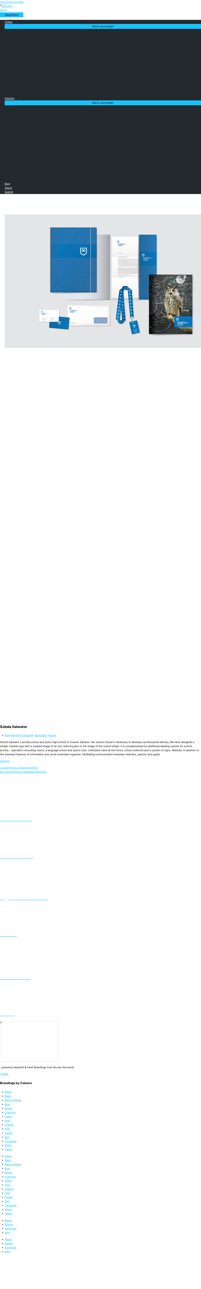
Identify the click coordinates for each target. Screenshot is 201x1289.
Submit (9, 1224)
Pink (7, 1128)
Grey (7, 1120)
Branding (16, 735)
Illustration (41, 735)
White (8, 1145)
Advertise (10, 1228)
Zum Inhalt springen (12, 2)
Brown (8, 1108)
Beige (8, 1091)
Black (8, 1096)
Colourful (10, 1112)
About (8, 1220)
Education (28, 735)
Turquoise (11, 1141)
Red (7, 1137)
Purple (8, 1133)
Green (8, 1116)
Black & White (13, 1100)
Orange (9, 1124)
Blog (7, 1232)
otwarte (4, 761)
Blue (7, 735)
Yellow (8, 1149)
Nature (52, 735)
